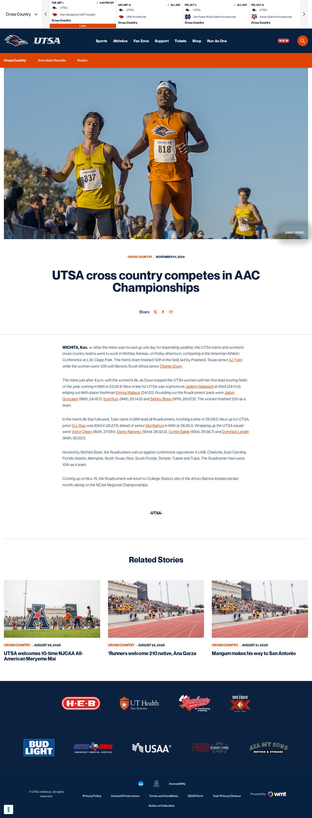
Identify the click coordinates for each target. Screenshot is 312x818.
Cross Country (140, 257)
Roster (82, 60)
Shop (196, 41)
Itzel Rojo (111, 398)
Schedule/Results (52, 60)
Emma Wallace (128, 392)
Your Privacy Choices (227, 796)
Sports (101, 41)
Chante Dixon (171, 366)
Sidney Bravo (161, 398)
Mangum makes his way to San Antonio (254, 653)
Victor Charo (82, 431)
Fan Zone (141, 41)
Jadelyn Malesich (199, 386)
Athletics (120, 41)
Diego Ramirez (129, 431)
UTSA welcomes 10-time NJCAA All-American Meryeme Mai (43, 656)
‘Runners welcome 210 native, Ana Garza (152, 653)
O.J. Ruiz (79, 425)
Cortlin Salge (179, 431)
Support (162, 41)
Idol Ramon (155, 425)
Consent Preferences (125, 796)
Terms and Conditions (163, 796)
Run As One (217, 41)
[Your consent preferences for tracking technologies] (8, 809)
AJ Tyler (235, 359)
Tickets (180, 41)
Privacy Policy (92, 796)
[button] (46, 14)
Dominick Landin (235, 431)
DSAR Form (195, 796)
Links (82, 26)
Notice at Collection (162, 805)
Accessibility (177, 784)
